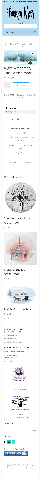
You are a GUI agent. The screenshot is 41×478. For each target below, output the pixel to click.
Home (6, 44)
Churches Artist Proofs (18, 44)
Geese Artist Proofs (17, 98)
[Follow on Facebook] (4, 442)
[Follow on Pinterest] (13, 442)
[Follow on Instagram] (9, 442)
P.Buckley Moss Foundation (20, 417)
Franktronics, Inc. (29, 468)
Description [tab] (11, 108)
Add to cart (20, 85)
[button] (33, 54)
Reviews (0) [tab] (11, 112)
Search (20, 23)
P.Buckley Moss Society (20, 389)
